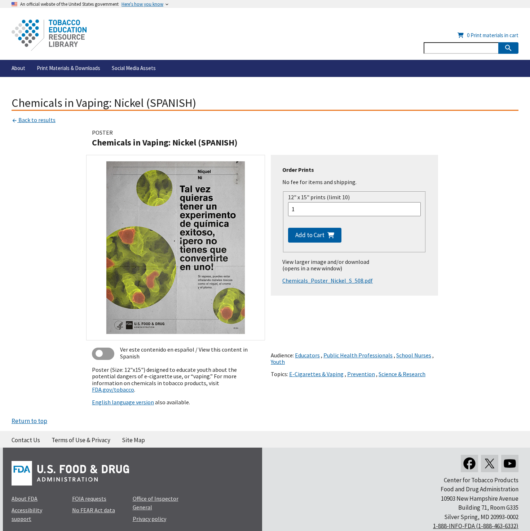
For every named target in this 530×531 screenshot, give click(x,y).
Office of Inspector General (155, 503)
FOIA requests (89, 498)
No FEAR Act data (93, 510)
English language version (123, 402)
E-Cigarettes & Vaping (316, 374)
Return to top (29, 421)
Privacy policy (149, 518)
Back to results (36, 119)
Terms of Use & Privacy (81, 440)
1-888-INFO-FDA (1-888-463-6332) (475, 526)
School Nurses (413, 355)
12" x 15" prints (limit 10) (319, 197)
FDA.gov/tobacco (113, 389)
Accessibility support (27, 514)
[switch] (103, 354)
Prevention (361, 374)
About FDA (24, 498)
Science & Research (402, 374)
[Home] (49, 35)
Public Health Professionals (358, 355)
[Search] (508, 48)
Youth (278, 361)
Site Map (133, 440)
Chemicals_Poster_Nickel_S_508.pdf (327, 280)
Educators (307, 355)
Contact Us (26, 440)
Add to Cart (309, 235)
